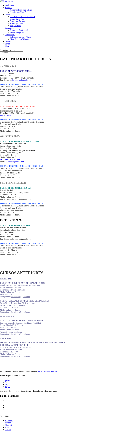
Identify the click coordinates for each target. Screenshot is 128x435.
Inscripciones (5, 115)
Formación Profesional (19, 30)
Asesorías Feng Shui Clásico (21, 10)
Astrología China (17, 23)
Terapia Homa (15, 26)
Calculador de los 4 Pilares (20, 37)
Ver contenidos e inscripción (11, 332)
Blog (7, 46)
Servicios (8, 8)
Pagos (7, 44)
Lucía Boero (10, 5)
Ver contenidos (6, 294)
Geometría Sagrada (17, 21)
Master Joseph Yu (17, 32)
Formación (9, 28)
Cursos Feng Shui (17, 19)
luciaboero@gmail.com (21, 80)
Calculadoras (10, 35)
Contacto (8, 41)
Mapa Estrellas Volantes (19, 39)
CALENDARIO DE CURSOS (22, 17)
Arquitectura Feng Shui (19, 12)
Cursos (7, 14)
